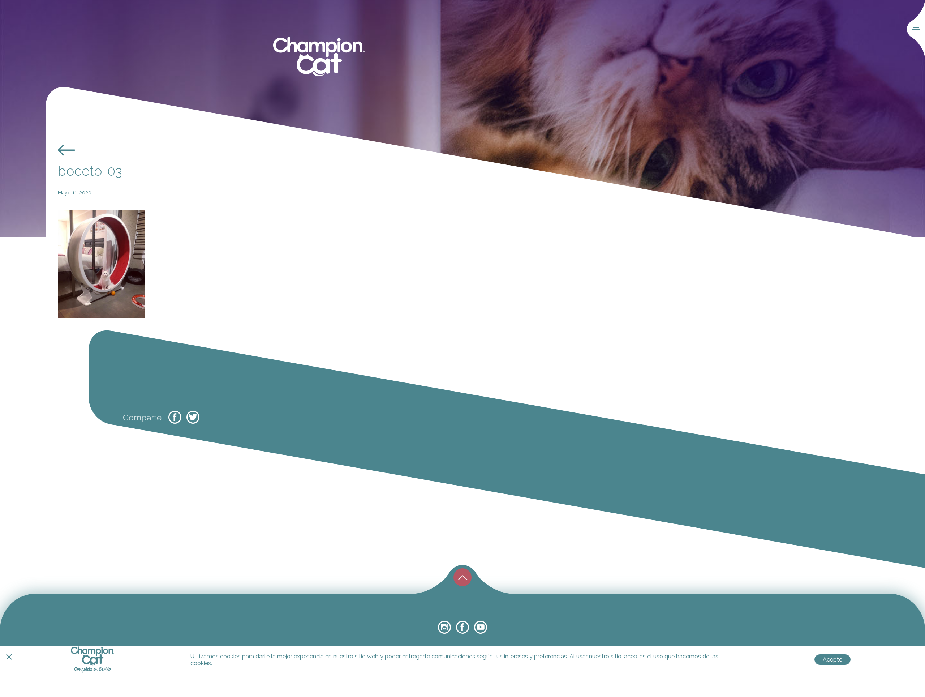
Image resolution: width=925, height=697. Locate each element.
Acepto (833, 659)
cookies (230, 656)
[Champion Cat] (318, 57)
